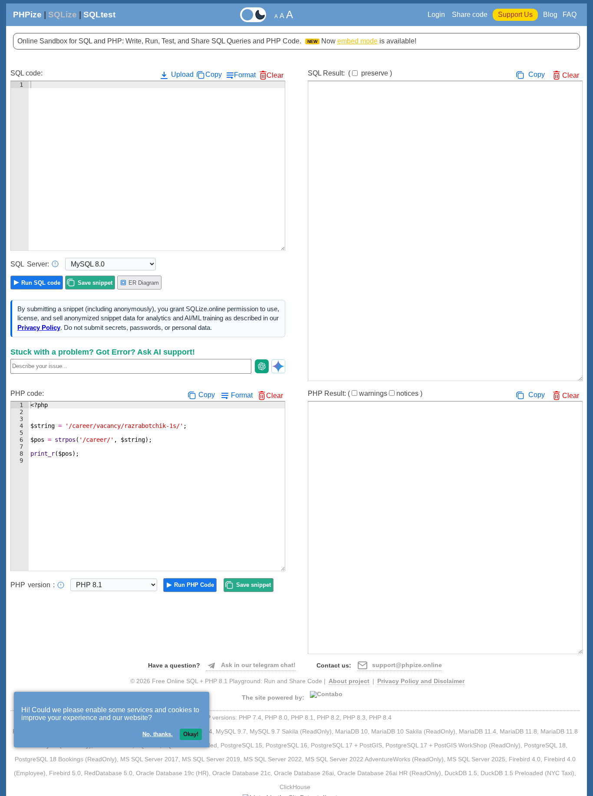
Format (245, 75)
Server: (29, 264)
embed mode (357, 41)
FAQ (570, 14)
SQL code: (26, 73)
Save (95, 283)
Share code (470, 14)
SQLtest (99, 14)
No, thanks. (157, 734)
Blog (550, 14)
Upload (181, 74)
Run (40, 283)
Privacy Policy (38, 327)
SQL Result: (350, 73)
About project (349, 681)
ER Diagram (143, 283)
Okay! (190, 734)
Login (437, 14)
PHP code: (27, 393)
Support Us (515, 14)
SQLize (62, 14)
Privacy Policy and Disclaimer (421, 681)
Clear (275, 75)
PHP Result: (365, 393)
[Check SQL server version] (55, 263)
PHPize (27, 14)
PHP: (32, 585)
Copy (213, 74)
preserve (374, 73)
